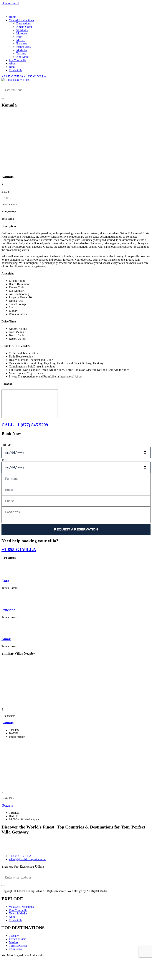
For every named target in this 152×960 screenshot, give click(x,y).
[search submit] (2, 98)
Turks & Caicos (18, 945)
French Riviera (17, 939)
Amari (6, 639)
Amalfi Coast (24, 26)
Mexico (20, 40)
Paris (19, 36)
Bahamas (21, 43)
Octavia (7, 805)
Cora (5, 581)
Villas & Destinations (21, 20)
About (12, 63)
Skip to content (10, 3)
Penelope (8, 610)
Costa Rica (15, 949)
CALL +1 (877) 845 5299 (24, 424)
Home (12, 16)
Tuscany (21, 53)
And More (22, 56)
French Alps (23, 46)
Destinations (23, 23)
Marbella (21, 50)
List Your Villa (17, 60)
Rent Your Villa (18, 910)
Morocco (21, 33)
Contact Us (15, 70)
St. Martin (22, 30)
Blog (12, 66)
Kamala (7, 723)
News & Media (18, 913)
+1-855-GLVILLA (18, 549)
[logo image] (15, 79)
